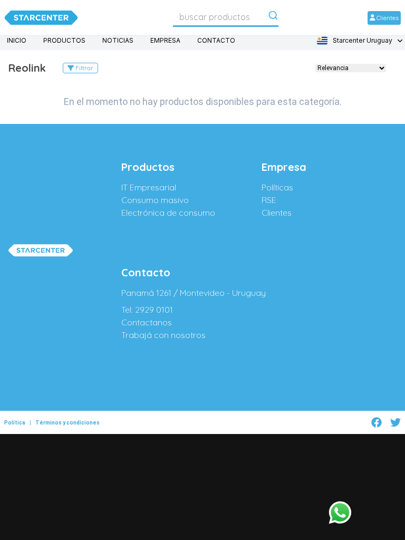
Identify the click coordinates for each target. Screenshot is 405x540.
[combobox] (225, 16)
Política (14, 423)
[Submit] (273, 17)
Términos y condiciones (67, 423)
